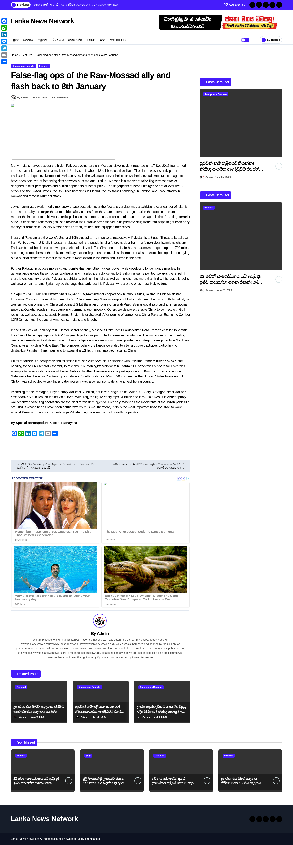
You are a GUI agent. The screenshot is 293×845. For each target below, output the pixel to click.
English (91, 39)
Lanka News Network (42, 21)
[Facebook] (4, 21)
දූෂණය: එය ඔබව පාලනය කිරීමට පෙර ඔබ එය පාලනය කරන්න (241, 783)
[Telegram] (4, 48)
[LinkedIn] (4, 34)
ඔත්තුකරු (28, 39)
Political (208, 207)
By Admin (22, 97)
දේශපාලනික (75, 39)
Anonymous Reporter (23, 66)
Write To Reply (117, 39)
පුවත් (16, 39)
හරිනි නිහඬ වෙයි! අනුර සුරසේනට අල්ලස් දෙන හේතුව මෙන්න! (173, 783)
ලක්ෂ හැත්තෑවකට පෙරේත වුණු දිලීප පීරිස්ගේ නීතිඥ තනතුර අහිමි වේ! (162, 711)
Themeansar (92, 838)
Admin (103, 633)
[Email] (4, 55)
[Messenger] (4, 41)
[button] (278, 134)
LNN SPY (160, 755)
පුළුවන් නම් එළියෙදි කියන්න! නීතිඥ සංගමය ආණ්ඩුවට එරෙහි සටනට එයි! (99, 711)
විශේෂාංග (58, 39)
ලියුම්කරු (43, 39)
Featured (43, 66)
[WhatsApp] (4, 27)
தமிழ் (102, 39)
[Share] (4, 61)
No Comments (60, 97)
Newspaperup (72, 838)
